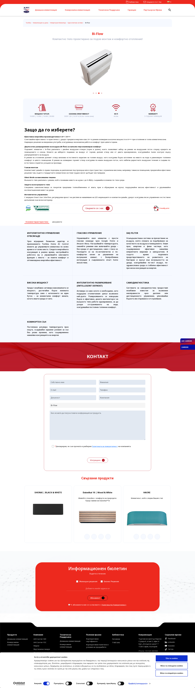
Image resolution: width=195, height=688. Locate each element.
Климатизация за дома (41, 23)
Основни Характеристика (37, 222)
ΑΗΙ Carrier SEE (40, 639)
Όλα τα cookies (172, 658)
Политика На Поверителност (113, 605)
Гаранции (132, 10)
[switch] (69, 683)
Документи (57, 222)
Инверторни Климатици (58, 23)
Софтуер (116, 642)
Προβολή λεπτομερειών (137, 683)
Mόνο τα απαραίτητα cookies (171, 673)
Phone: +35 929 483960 (148, 651)
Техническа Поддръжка (109, 10)
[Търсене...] (170, 10)
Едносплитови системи (75, 23)
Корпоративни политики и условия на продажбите (97, 645)
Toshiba (28, 23)
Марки (36, 646)
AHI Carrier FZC (40, 642)
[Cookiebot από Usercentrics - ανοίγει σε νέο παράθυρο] (19, 683)
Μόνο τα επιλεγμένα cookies (171, 666)
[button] (169, 2)
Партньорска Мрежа (153, 10)
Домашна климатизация (46, 10)
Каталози (116, 639)
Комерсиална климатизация (77, 10)
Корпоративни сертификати (92, 640)
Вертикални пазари (42, 649)
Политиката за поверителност (105, 446)
